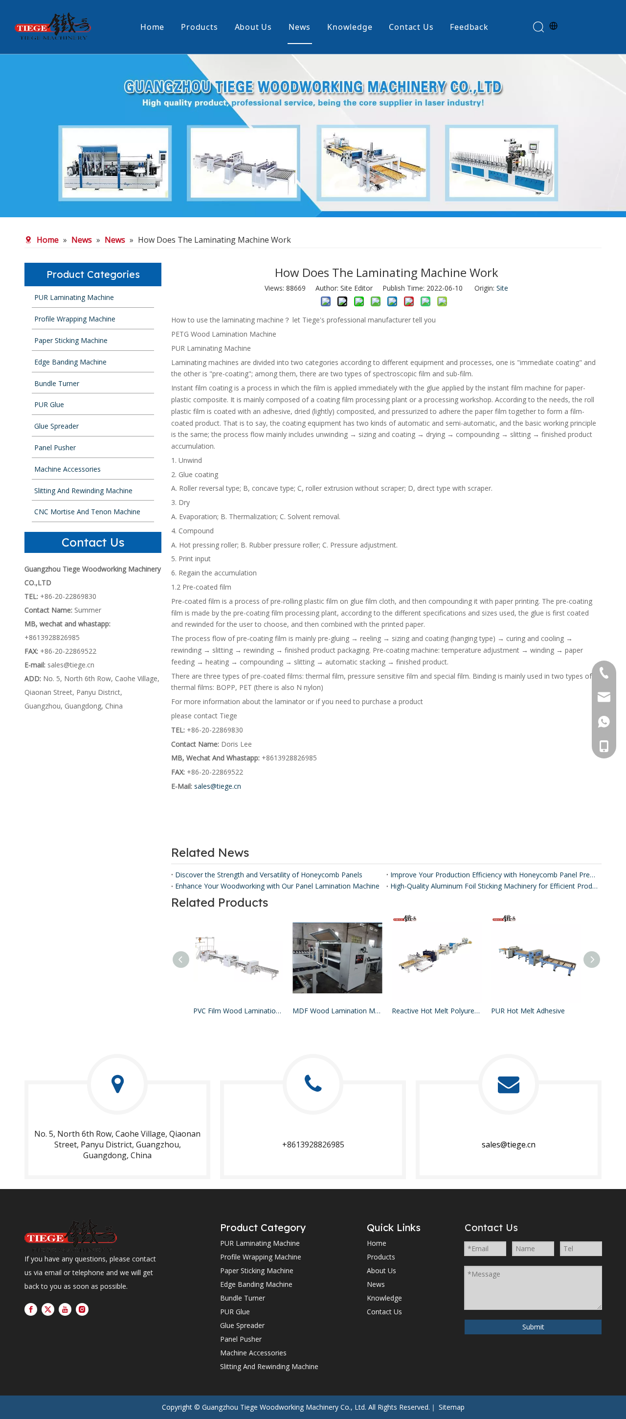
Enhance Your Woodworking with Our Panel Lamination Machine (277, 886)
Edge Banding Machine (256, 1284)
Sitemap (452, 1407)
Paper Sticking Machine (256, 1270)
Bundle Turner (242, 1298)
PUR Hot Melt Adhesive (528, 1010)
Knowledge (349, 27)
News (300, 27)
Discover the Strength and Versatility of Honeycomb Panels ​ (269, 874)
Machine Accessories (253, 1352)
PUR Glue (235, 1311)
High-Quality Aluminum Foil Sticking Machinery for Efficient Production (494, 886)
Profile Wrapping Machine (260, 1256)
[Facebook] (30, 1309)
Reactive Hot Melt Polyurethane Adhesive (436, 1010)
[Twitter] (48, 1309)
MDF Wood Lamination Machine (337, 1010)
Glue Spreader (242, 1325)
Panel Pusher (241, 1339)
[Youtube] (65, 1309)
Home (152, 27)
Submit (533, 1326)
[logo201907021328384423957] (70, 1235)
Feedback (469, 27)
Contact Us (411, 27)
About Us (253, 27)
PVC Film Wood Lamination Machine (238, 1010)
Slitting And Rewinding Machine (269, 1366)
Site (502, 288)
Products (199, 27)
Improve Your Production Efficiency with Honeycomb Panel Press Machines (494, 874)
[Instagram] (82, 1309)
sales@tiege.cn (70, 664)
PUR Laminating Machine (260, 1243)
